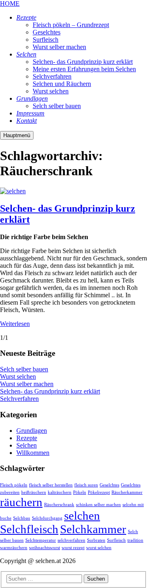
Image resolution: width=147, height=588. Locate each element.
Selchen (26, 445)
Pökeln (79, 492)
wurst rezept (73, 547)
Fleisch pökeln (13, 485)
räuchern (21, 502)
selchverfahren (71, 540)
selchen (82, 515)
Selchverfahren (19, 398)
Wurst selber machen (26, 383)
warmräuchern (13, 547)
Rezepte (26, 437)
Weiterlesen (15, 323)
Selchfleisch (29, 529)
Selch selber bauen (24, 369)
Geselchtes (109, 485)
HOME (10, 3)
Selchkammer (93, 529)
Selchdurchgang (47, 518)
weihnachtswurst (44, 547)
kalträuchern (59, 492)
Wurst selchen (18, 376)
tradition (135, 540)
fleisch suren (86, 485)
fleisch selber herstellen (51, 485)
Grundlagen (31, 430)
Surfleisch (116, 540)
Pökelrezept (99, 492)
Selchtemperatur (40, 540)
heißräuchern (33, 492)
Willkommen (32, 452)
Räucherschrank (59, 504)
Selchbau (21, 518)
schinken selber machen (98, 504)
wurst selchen (98, 547)
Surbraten (96, 540)
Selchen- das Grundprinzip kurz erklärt (50, 391)
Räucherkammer (127, 492)
